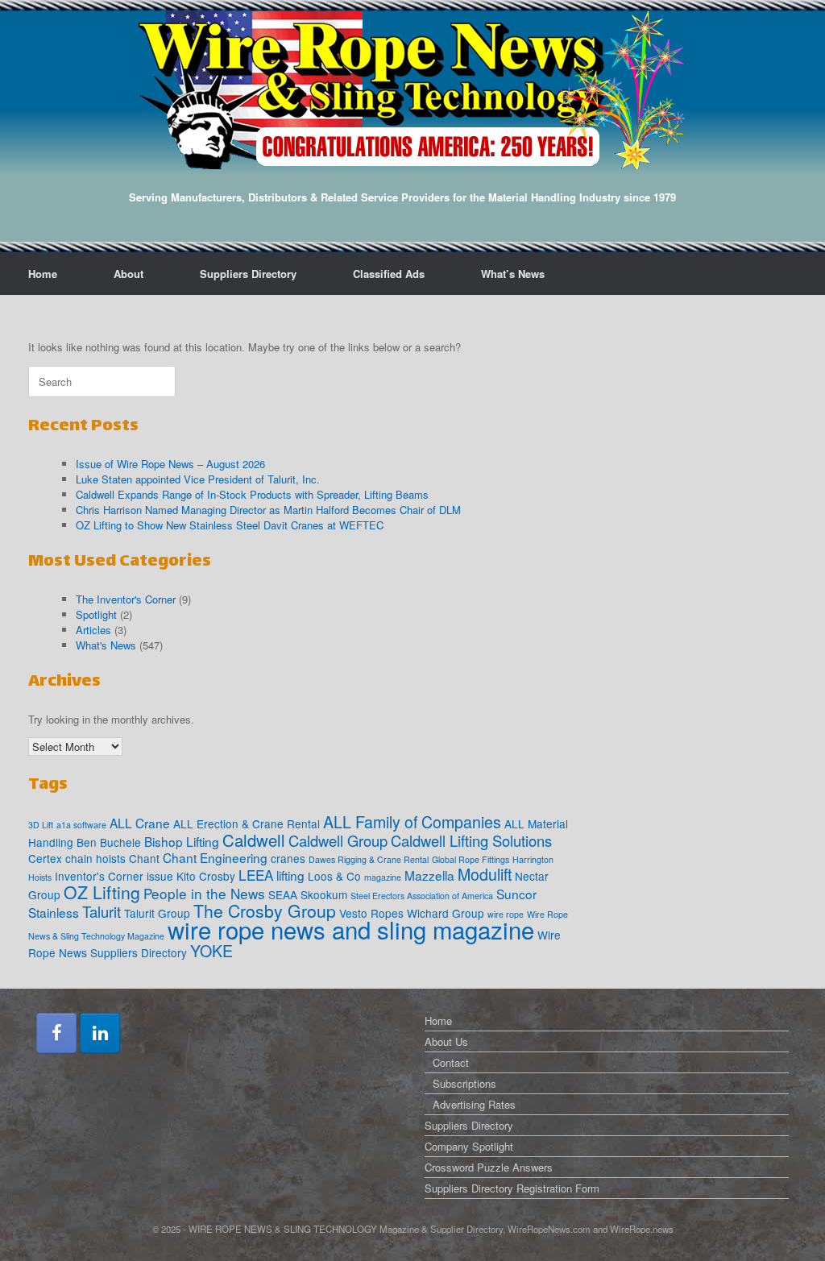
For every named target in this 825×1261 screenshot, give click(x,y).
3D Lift (40, 825)
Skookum (324, 894)
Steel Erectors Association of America (421, 896)
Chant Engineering (215, 857)
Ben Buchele (109, 842)
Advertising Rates (474, 1104)
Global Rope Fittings (470, 859)
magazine (382, 877)
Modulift (485, 874)
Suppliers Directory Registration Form (512, 1188)
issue (160, 876)
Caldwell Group (338, 840)
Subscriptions (464, 1083)
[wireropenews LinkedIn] (100, 1033)
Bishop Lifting (181, 841)
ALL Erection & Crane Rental (246, 823)
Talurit (101, 911)
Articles (93, 629)
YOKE (211, 951)
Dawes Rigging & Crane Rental (369, 859)
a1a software (81, 825)
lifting (290, 875)
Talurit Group (157, 913)
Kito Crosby (205, 876)
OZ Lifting (102, 892)
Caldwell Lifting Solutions (471, 840)
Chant (144, 858)
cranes (288, 858)
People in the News (204, 893)
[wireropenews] (412, 90)
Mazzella (429, 875)
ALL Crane (140, 823)
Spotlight (96, 614)
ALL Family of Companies (412, 822)
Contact (451, 1062)
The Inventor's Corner (126, 599)
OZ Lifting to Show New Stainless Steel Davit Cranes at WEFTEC (229, 525)
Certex (45, 858)
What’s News (513, 273)
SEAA (282, 894)
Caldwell (253, 840)
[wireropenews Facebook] (56, 1033)
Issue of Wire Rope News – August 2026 (170, 463)
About (128, 273)
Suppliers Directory (248, 273)
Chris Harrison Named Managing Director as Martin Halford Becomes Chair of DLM (268, 509)
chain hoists (95, 858)
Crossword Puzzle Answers (489, 1167)
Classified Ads (389, 273)
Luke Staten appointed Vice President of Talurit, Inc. (198, 479)
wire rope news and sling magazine (351, 929)
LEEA (255, 875)
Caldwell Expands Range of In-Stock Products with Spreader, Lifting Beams (252, 494)
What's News (106, 645)
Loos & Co (334, 876)
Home (42, 273)
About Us (446, 1041)
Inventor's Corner (99, 876)
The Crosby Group (264, 910)
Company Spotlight (469, 1146)
